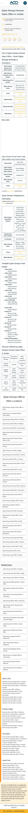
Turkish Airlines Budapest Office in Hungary (13, 775)
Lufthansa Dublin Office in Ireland (11, 767)
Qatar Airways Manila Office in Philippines (11, 643)
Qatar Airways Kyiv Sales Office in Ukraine (14, 454)
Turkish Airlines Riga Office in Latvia (11, 699)
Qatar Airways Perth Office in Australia (13, 511)
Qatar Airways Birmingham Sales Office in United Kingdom (13, 618)
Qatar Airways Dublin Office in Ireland (12, 697)
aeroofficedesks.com (13, 805)
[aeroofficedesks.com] (14, 3)
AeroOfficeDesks (6, 47)
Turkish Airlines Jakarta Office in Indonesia (13, 779)
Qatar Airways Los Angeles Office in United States (12, 656)
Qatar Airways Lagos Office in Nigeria (12, 555)
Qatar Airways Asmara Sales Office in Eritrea (13, 612)
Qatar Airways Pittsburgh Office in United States (13, 583)
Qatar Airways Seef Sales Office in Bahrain (14, 486)
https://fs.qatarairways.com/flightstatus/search (20, 113)
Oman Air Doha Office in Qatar (10, 720)
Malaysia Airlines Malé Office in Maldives (13, 712)
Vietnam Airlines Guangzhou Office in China (14, 746)
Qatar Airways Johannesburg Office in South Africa (13, 595)
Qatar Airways (10, 191)
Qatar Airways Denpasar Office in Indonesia (12, 662)
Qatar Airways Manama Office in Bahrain (13, 542)
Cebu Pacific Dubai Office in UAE (11, 752)
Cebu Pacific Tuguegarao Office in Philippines (14, 738)
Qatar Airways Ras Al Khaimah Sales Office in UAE (13, 606)
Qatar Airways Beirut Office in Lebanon (13, 459)
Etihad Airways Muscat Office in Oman (12, 691)
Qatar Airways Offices (17, 47)
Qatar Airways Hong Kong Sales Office (13, 537)
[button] (25, 3)
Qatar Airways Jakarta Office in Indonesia (13, 763)
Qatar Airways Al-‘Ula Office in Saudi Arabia (12, 625)
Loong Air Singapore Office (9, 742)
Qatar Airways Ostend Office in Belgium (13, 423)
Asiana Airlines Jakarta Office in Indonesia (13, 714)
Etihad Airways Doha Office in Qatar (11, 701)
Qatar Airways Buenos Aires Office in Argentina (12, 668)
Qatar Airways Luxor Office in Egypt (12, 450)
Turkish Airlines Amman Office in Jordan (12, 777)
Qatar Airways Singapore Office (10, 750)
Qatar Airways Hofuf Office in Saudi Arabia (14, 428)
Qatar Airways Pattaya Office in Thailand (13, 419)
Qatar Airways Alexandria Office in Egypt (13, 573)
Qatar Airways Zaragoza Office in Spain (13, 500)
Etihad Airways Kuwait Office (9, 727)
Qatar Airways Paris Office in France (11, 716)
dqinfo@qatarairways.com (11, 34)
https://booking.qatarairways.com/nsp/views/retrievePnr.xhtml (20, 106)
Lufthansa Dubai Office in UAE (10, 765)
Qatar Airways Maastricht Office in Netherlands (12, 637)
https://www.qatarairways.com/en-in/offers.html (20, 99)
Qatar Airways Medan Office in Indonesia (13, 600)
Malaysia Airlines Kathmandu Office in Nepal (14, 771)
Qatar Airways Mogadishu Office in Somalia (12, 650)
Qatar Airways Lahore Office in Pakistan (13, 577)
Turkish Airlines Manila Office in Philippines (13, 683)
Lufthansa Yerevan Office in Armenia (12, 703)
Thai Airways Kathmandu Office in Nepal (13, 754)
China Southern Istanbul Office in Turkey (13, 736)
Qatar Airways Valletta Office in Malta (12, 521)
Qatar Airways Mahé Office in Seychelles (13, 490)
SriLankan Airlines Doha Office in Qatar (12, 769)
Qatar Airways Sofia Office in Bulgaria (13, 569)
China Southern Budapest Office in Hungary (13, 744)
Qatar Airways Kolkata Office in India (12, 469)
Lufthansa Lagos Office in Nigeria (11, 689)
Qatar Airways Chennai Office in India (12, 546)
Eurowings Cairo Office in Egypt (10, 748)
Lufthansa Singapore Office (9, 773)
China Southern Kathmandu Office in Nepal (13, 718)
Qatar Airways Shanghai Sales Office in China (13, 589)
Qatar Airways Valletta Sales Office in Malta (13, 631)
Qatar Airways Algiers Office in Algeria (12, 740)
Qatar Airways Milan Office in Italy (11, 550)
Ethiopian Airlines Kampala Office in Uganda (14, 681)
